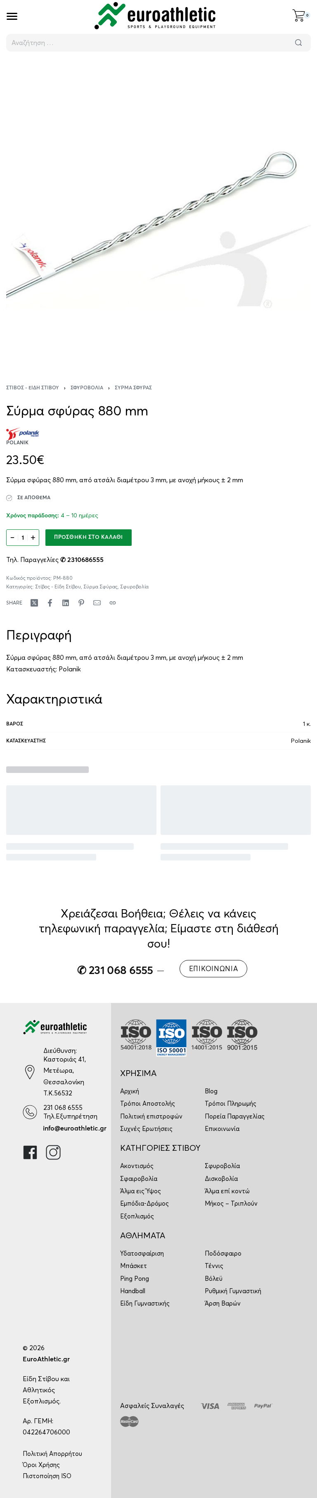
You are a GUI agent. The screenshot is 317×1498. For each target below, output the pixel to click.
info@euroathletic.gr (74, 1128)
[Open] (12, 16)
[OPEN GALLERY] (158, 212)
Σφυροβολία (87, 388)
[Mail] (97, 603)
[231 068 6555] (30, 1112)
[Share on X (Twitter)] (34, 603)
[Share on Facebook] (50, 603)
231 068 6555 (63, 1107)
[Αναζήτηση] (298, 43)
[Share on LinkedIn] (65, 603)
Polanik (70, 669)
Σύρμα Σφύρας (133, 388)
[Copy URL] (112, 603)
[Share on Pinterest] (81, 603)
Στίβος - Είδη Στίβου (32, 388)
